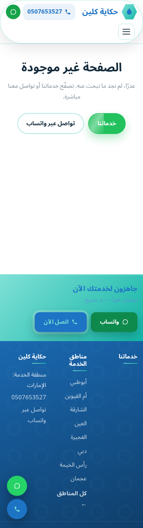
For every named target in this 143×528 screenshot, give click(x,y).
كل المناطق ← (72, 499)
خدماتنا (107, 123)
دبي (82, 451)
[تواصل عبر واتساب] (13, 12)
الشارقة (78, 409)
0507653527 (28, 397)
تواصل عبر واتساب (50, 123)
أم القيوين (76, 396)
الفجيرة (79, 437)
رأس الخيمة (73, 465)
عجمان (78, 478)
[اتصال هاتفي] (17, 511)
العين (81, 423)
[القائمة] (126, 32)
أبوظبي (78, 382)
